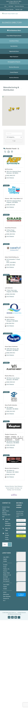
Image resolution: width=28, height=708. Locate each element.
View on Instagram (21, 594)
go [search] (14, 141)
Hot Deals (17, 488)
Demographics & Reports (14, 61)
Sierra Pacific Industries (11, 405)
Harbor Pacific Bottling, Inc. (12, 257)
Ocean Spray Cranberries (11, 346)
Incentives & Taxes (14, 40)
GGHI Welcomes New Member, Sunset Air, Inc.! (7, 596)
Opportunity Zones (14, 51)
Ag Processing (8, 169)
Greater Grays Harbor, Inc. (11, 612)
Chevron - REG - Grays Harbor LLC (14, 198)
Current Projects (14, 72)
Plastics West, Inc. (9, 375)
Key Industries (14, 46)
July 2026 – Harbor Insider (6, 559)
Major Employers (14, 56)
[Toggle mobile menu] (25, 14)
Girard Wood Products (10, 227)
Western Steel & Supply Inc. (12, 468)
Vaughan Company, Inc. (11, 434)
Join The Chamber (16, 489)
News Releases (18, 486)
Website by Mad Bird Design (15, 614)
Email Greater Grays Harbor (7, 536)
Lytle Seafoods (9, 287)
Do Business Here (15, 30)
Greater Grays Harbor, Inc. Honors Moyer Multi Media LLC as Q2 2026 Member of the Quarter (7, 573)
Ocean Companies (9, 317)
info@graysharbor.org (14, 3)
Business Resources (14, 67)
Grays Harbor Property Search (14, 35)
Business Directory (14, 77)
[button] (10, 110)
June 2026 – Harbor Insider (6, 586)
